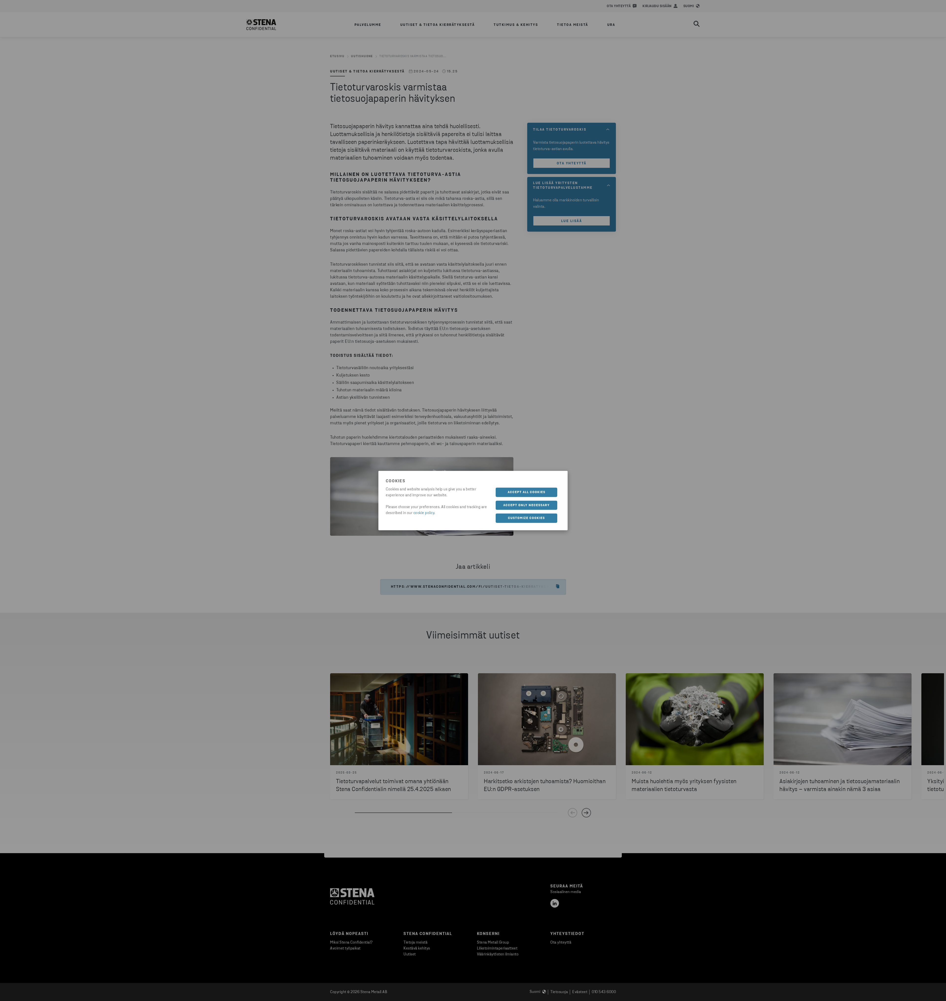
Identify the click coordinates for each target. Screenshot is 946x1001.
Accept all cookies (526, 492)
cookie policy (424, 513)
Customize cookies (526, 518)
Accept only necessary (526, 505)
